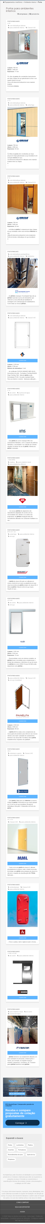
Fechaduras (22, 1150)
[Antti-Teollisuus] (22, 500)
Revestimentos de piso (15, 1154)
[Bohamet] (22, 571)
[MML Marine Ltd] (22, 857)
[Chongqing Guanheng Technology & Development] (22, 991)
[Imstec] (22, 430)
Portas (10, 1145)
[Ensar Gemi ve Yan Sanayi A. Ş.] (22, 63)
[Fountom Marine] (22, 1047)
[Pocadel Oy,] (22, 354)
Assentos (11, 1150)
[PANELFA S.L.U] (22, 715)
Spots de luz (31, 1154)
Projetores (11, 1159)
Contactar (22, 360)
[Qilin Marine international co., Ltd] (22, 931)
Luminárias (20, 1145)
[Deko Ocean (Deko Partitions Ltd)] (22, 641)
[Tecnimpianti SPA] (22, 291)
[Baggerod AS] (22, 791)
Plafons (30, 1145)
